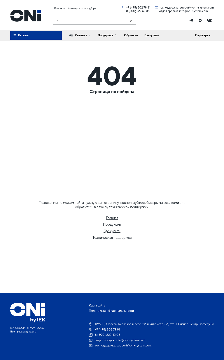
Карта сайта (97, 305)
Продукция (112, 224)
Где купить (112, 231)
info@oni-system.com (193, 11)
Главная (112, 218)
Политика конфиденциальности (111, 310)
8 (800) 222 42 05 (138, 11)
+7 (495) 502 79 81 (138, 7)
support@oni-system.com (197, 7)
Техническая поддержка (112, 237)
